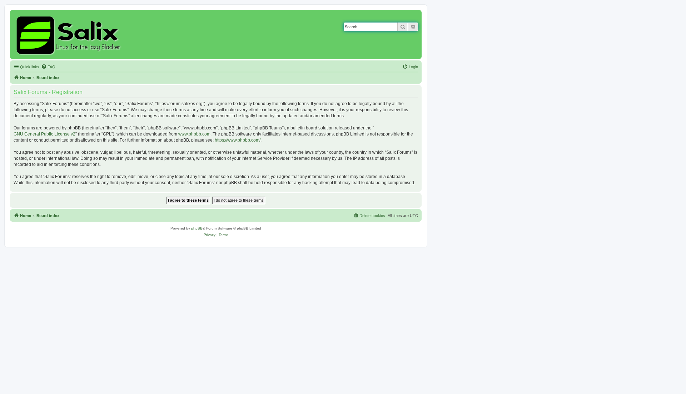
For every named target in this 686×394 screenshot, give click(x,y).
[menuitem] (48, 67)
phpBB (197, 228)
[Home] (69, 34)
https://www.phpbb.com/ (237, 140)
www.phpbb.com (194, 134)
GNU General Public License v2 (44, 134)
